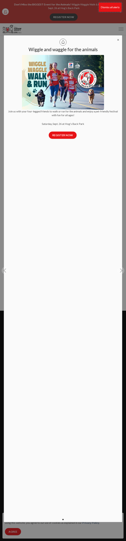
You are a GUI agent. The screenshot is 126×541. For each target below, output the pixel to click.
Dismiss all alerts (110, 7)
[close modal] (118, 39)
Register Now (62, 135)
